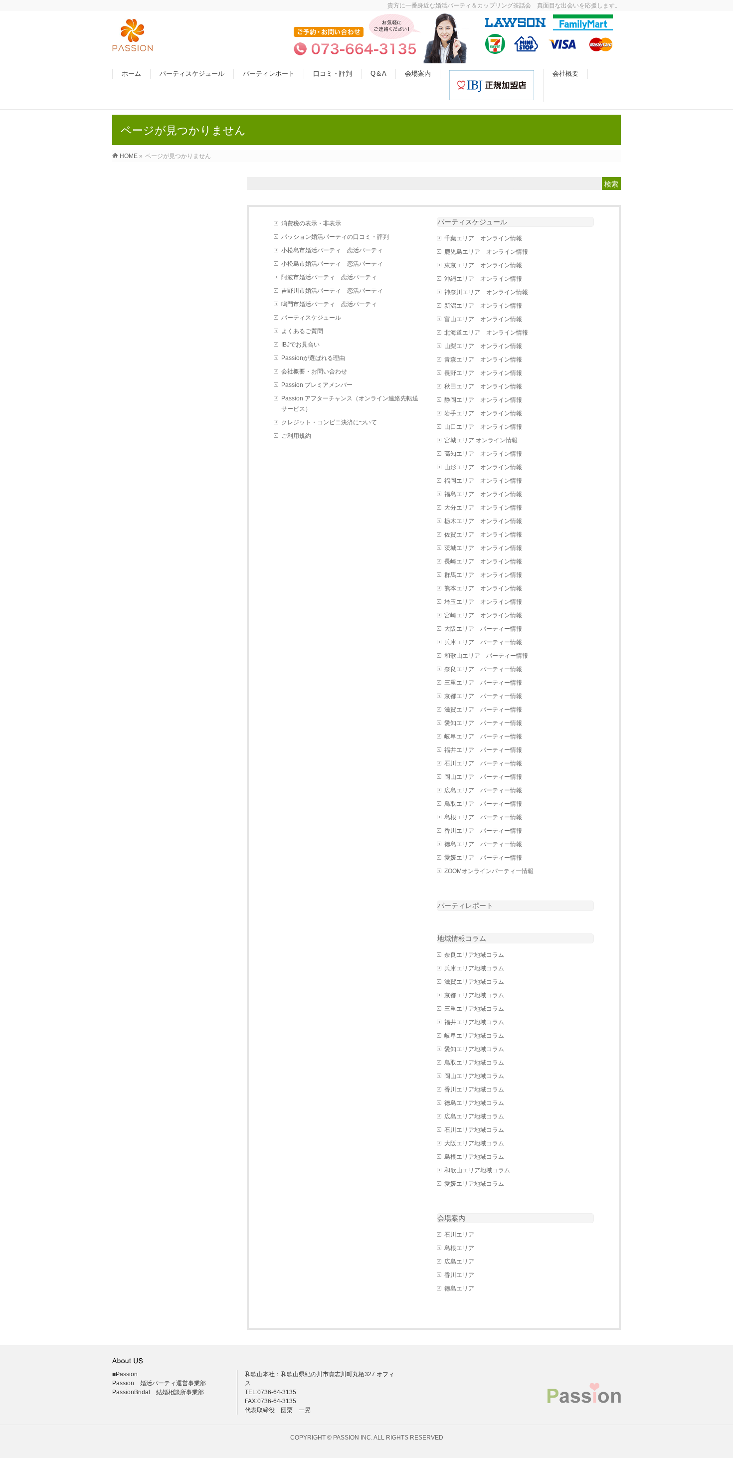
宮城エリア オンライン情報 (481, 440)
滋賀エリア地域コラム (474, 981)
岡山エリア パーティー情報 (483, 776)
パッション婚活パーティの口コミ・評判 (335, 236)
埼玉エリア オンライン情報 (483, 601)
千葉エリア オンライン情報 (483, 238)
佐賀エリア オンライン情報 (483, 534)
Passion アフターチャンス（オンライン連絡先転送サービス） (349, 403)
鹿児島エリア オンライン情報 (486, 251)
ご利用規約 (296, 435)
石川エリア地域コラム (474, 1129)
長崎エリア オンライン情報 (483, 561)
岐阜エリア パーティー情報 (483, 736)
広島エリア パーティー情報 (483, 790)
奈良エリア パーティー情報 (483, 669)
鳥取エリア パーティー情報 (483, 803)
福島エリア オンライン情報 (483, 494)
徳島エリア (459, 1288)
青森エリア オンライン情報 (483, 359)
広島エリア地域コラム (474, 1116)
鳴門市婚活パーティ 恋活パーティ (329, 304)
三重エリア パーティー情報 (483, 682)
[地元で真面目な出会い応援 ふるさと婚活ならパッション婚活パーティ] (132, 46)
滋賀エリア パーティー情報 (483, 709)
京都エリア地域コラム (474, 995)
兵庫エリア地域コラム (474, 968)
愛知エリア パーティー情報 (483, 723)
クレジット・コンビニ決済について (329, 422)
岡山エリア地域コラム (474, 1076)
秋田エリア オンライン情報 (483, 386)
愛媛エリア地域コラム (474, 1183)
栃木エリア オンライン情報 (483, 521)
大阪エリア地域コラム (474, 1143)
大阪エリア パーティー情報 (483, 628)
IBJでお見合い (300, 344)
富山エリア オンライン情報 (483, 319)
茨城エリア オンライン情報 (483, 548)
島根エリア (459, 1248)
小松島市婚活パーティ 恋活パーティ (332, 250)
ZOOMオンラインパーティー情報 (489, 871)
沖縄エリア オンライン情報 (483, 278)
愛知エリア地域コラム (474, 1049)
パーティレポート (465, 906)
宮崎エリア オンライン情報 (483, 615)
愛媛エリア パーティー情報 (483, 857)
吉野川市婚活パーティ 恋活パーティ (332, 290)
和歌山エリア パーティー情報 (486, 655)
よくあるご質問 (302, 331)
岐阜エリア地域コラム (474, 1035)
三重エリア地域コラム (474, 1008)
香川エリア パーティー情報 (483, 830)
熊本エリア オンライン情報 (483, 588)
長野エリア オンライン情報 (483, 372)
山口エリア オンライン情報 (483, 426)
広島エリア (459, 1261)
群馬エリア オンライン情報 (483, 574)
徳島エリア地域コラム (474, 1102)
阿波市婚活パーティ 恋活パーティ (329, 277)
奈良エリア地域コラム (474, 954)
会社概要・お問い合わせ (314, 371)
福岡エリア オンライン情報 (483, 480)
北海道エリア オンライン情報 (486, 332)
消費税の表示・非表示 (311, 223)
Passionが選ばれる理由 (313, 358)
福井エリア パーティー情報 (483, 749)
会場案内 (451, 1218)
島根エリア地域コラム (474, 1156)
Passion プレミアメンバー (317, 384)
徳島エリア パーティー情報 (483, 844)
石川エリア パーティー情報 (483, 763)
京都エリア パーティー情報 (483, 696)
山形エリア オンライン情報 (483, 467)
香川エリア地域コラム (474, 1089)
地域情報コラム (461, 938)
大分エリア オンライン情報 (483, 507)
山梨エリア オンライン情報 (483, 346)
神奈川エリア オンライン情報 (486, 292)
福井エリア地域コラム (474, 1022)
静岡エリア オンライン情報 (483, 399)
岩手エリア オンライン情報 (483, 413)
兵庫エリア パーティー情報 (483, 642)
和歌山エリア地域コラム (477, 1170)
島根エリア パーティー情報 (483, 817)
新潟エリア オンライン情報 (483, 305)
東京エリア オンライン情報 (483, 265)
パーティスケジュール (311, 317)
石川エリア (459, 1234)
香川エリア (459, 1275)
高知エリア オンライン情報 (483, 453)
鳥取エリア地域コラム (474, 1062)
